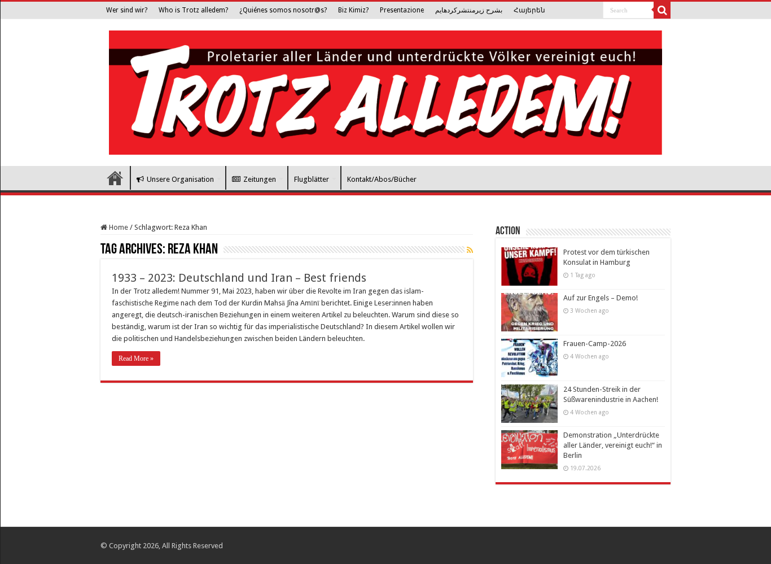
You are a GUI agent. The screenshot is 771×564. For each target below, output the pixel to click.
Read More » (136, 358)
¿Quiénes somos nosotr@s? (283, 10)
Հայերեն (529, 10)
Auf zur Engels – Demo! (600, 298)
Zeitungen (259, 179)
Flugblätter (311, 179)
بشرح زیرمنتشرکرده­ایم (468, 10)
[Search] (662, 10)
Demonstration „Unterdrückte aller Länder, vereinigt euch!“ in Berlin (612, 445)
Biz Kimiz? (353, 10)
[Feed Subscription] (470, 250)
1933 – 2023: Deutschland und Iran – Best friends (239, 278)
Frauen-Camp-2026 (594, 343)
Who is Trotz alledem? (193, 10)
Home (117, 227)
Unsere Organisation (180, 179)
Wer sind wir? (126, 10)
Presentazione (402, 10)
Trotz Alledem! (115, 178)
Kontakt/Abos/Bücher (382, 179)
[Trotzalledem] (385, 90)
